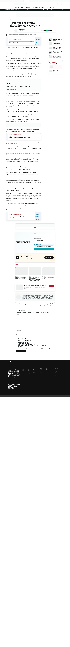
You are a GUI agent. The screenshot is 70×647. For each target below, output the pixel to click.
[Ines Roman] (15, 30)
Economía (63, 9)
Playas (34, 369)
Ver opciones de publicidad (49, 257)
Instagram (56, 371)
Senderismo (41, 366)
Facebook (56, 368)
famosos (11, 150)
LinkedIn (56, 374)
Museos (40, 370)
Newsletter (51, 366)
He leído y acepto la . (22, 338)
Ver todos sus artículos (26, 299)
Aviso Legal (23, 396)
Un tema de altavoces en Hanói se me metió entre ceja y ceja (57, 39)
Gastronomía (35, 373)
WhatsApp (56, 366)
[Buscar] (56, 4)
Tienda (51, 368)
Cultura (60, 9)
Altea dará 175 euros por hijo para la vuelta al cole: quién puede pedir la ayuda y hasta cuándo (57, 57)
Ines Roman (21, 29)
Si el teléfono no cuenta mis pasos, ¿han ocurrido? (57, 48)
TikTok (56, 375)
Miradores (40, 372)
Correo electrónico (19, 330)
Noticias (48, 9)
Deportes (28, 373)
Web (16, 334)
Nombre (17, 326)
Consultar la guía (11, 89)
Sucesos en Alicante (54, 9)
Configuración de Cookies (44, 396)
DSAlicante (10, 361)
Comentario (18, 314)
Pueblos (34, 370)
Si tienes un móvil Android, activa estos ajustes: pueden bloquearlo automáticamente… (29, 9)
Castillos (34, 372)
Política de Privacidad (25, 338)
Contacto (47, 366)
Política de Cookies (36, 396)
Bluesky (56, 372)
